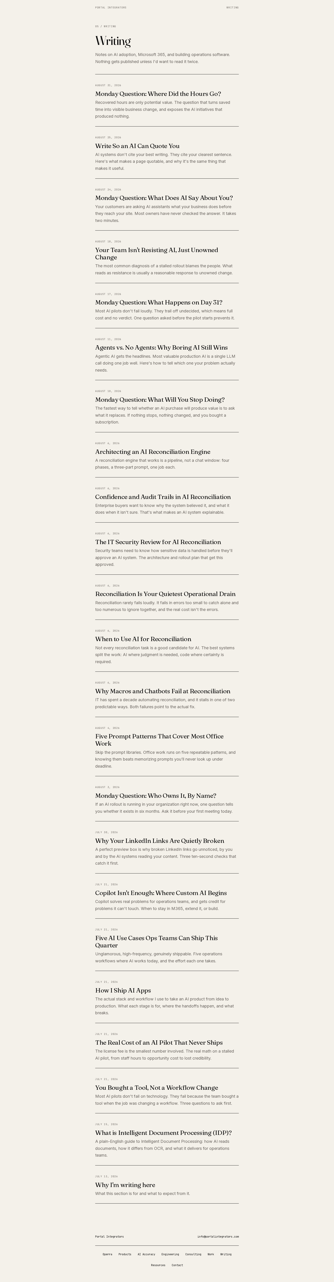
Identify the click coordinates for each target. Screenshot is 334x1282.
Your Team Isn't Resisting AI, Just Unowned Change (156, 253)
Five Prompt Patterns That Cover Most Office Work (159, 739)
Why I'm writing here (125, 1185)
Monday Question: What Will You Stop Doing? (159, 399)
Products (125, 1254)
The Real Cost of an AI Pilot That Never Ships (159, 1042)
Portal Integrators (111, 7)
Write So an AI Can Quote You (137, 146)
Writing (233, 7)
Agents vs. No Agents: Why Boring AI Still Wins (161, 347)
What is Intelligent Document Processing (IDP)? (163, 1132)
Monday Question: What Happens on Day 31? (158, 302)
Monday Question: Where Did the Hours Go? (158, 93)
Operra (107, 1254)
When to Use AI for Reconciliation (143, 639)
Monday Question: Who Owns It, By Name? (155, 795)
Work (211, 1254)
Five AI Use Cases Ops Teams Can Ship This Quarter (156, 941)
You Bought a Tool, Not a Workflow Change (156, 1087)
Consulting (193, 1254)
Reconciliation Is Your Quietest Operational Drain (165, 594)
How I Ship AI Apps (123, 990)
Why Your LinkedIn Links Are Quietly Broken (159, 840)
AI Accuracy (146, 1254)
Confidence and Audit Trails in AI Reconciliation (163, 497)
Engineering (170, 1254)
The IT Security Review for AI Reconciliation (158, 542)
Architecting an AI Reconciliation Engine (152, 451)
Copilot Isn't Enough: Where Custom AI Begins (161, 893)
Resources (158, 1265)
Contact (177, 1265)
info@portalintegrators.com (218, 1236)
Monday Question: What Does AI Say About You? (164, 198)
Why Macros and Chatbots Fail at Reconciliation (162, 691)
